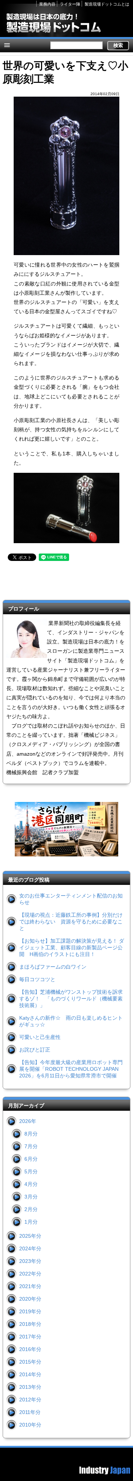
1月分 (31, 1222)
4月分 (31, 1184)
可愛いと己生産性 (40, 1037)
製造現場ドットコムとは (107, 4)
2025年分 (30, 1236)
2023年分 (30, 1261)
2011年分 (30, 1412)
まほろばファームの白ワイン (52, 967)
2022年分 (30, 1274)
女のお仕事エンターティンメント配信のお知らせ (71, 899)
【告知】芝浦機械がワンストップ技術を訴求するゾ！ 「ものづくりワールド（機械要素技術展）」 (71, 998)
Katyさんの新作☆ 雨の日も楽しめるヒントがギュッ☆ (71, 1021)
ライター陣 (70, 4)
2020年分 (30, 1299)
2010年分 (30, 1425)
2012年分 (30, 1400)
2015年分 (30, 1362)
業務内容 (47, 4)
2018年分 (30, 1324)
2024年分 (30, 1248)
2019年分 (30, 1311)
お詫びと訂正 (34, 1050)
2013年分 (30, 1387)
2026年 (27, 1121)
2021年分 (30, 1286)
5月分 (31, 1171)
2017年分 (30, 1337)
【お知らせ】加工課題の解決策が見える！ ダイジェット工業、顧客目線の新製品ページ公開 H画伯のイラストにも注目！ (71, 947)
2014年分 (30, 1374)
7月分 (31, 1146)
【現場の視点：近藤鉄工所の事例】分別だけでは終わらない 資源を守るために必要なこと (71, 921)
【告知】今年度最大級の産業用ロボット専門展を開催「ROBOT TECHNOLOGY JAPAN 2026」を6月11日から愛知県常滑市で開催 (71, 1069)
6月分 (31, 1159)
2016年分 (30, 1349)
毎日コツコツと (37, 979)
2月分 (31, 1209)
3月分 (31, 1197)
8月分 (31, 1134)
